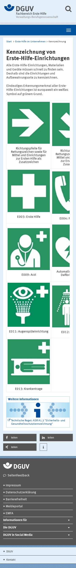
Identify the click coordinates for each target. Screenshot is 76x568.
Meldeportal (14, 506)
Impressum (13, 485)
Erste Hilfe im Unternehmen (30, 41)
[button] (20, 437)
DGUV (9, 551)
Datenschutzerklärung (21, 492)
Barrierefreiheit (16, 499)
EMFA (9, 513)
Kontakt (10, 559)
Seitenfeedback (19, 475)
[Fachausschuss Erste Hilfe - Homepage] (31, 11)
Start (9, 41)
